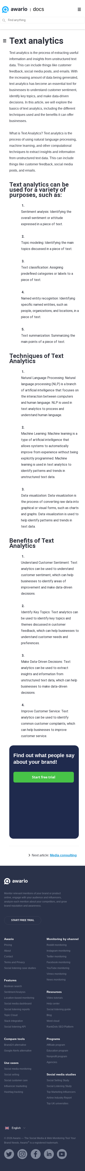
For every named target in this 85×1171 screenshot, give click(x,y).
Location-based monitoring (19, 997)
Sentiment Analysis (14, 992)
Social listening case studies (20, 968)
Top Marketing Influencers (61, 1091)
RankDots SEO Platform (60, 1026)
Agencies (52, 1062)
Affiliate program (56, 1044)
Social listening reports (17, 1009)
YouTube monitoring (58, 968)
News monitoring (56, 979)
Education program (57, 1050)
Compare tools (14, 1039)
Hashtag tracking (13, 1091)
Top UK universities (57, 1103)
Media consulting (63, 855)
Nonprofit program (57, 1056)
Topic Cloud (11, 1015)
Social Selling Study (58, 1080)
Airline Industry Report (59, 1097)
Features (10, 980)
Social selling (11, 1074)
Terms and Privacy (14, 962)
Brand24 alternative (15, 1044)
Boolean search (13, 986)
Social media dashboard (18, 1003)
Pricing (8, 945)
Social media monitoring (17, 1068)
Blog (49, 1015)
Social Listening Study (59, 1086)
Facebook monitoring (58, 962)
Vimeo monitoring (56, 973)
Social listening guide (59, 1009)
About (7, 950)
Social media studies (61, 1074)
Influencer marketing (15, 1086)
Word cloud (53, 1020)
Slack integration (13, 1020)
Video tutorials (55, 997)
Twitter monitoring (56, 956)
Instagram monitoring (58, 950)
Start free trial (43, 777)
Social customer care (16, 1080)
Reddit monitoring (57, 945)
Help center (53, 1003)
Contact (8, 956)
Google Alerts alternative (18, 1050)
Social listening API (15, 1026)
